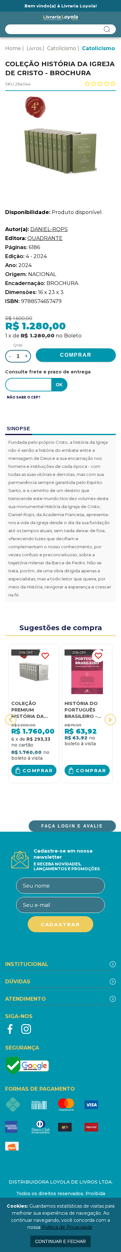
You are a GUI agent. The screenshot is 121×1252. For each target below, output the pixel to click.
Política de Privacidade (67, 1227)
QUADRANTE (45, 238)
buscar (107, 29)
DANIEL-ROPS (49, 229)
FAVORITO (45, 655)
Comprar (38, 771)
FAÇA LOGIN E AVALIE (72, 826)
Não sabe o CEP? (23, 397)
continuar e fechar (60, 1241)
